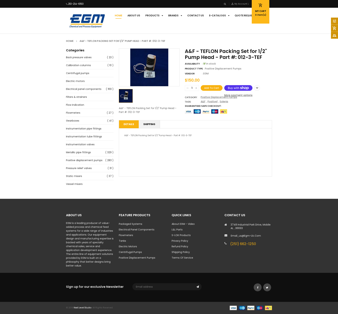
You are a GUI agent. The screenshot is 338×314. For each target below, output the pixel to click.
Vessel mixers (74, 184)
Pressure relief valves (79, 168)
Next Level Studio (82, 307)
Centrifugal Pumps (130, 252)
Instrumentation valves (80, 144)
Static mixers (74, 176)
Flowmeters (73, 113)
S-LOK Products (181, 235)
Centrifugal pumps (77, 73)
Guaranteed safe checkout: (203, 106)
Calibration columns (78, 65)
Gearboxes (72, 120)
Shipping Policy (181, 252)
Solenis (224, 101)
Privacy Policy (180, 241)
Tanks (122, 241)
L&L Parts (177, 229)
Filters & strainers (76, 97)
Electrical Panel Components (136, 229)
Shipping (149, 124)
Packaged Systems (130, 224)
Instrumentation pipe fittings (83, 128)
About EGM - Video (183, 224)
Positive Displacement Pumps (219, 97)
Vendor (190, 73)
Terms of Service (182, 257)
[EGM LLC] (251, 307)
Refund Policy (180, 246)
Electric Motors (128, 246)
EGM (206, 73)
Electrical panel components (83, 89)
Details (129, 124)
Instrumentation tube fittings (84, 136)
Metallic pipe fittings (78, 152)
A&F (203, 101)
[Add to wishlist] (257, 88)
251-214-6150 (76, 4)
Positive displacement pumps (84, 160)
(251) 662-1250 (243, 244)
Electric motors (75, 81)
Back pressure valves (79, 57)
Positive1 (213, 101)
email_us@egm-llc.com (246, 235)
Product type (194, 68)
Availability (192, 63)
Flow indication (75, 105)
